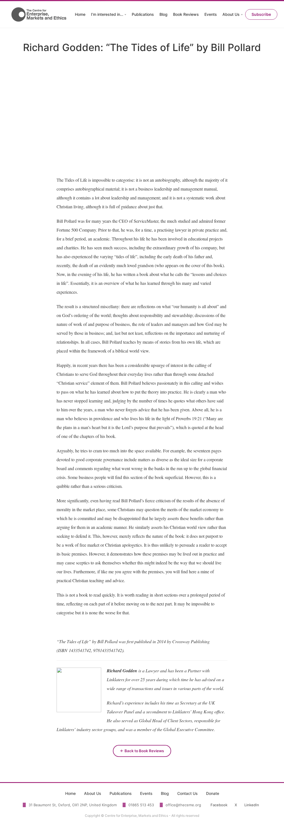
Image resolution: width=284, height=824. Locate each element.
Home (80, 14)
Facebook (219, 805)
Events (210, 14)
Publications (143, 14)
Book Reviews (186, 14)
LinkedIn (251, 805)
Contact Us (187, 793)
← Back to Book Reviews (142, 751)
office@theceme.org (183, 805)
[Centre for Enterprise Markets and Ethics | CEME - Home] (39, 14)
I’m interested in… (107, 14)
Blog (163, 14)
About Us (231, 14)
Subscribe (261, 14)
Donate (212, 793)
